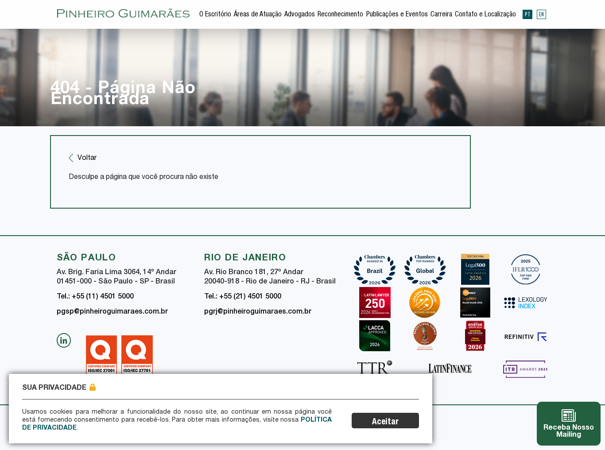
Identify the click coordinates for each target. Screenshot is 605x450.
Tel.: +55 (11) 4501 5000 (95, 297)
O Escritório (215, 15)
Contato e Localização (485, 15)
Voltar (87, 158)
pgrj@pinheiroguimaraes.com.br (257, 312)
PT (527, 14)
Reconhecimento (340, 15)
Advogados (299, 15)
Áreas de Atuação (258, 15)
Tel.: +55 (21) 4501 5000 (242, 297)
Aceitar (385, 422)
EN (541, 14)
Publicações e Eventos (397, 15)
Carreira (441, 15)
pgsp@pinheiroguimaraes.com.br (112, 312)
